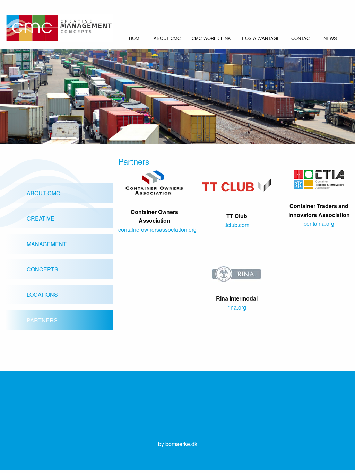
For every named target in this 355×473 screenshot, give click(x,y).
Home (135, 38)
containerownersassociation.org (157, 229)
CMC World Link (211, 38)
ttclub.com (236, 225)
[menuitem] (135, 40)
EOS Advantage (261, 38)
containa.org (319, 223)
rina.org (236, 307)
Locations (42, 294)
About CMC (167, 38)
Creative (40, 218)
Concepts (42, 269)
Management (47, 244)
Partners (42, 320)
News (330, 38)
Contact (301, 38)
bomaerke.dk (181, 444)
